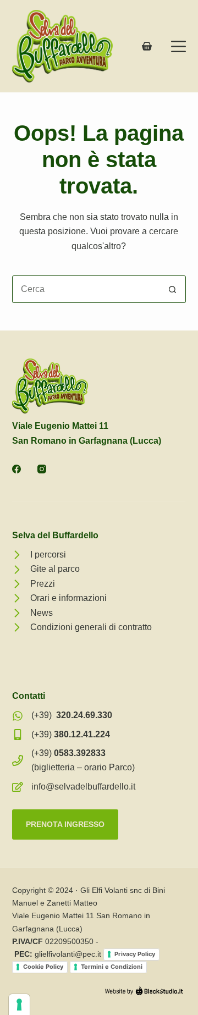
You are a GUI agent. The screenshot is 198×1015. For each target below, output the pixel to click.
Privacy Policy (134, 954)
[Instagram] (41, 469)
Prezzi (42, 583)
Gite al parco (55, 568)
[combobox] (86, 289)
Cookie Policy (43, 966)
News (41, 612)
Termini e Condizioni (111, 966)
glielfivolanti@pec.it (68, 954)
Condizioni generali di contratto (91, 627)
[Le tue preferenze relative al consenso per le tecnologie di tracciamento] (19, 1004)
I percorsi (48, 554)
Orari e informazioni (68, 598)
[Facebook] (16, 469)
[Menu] (178, 46)
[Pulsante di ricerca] (172, 289)
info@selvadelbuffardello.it (83, 786)
